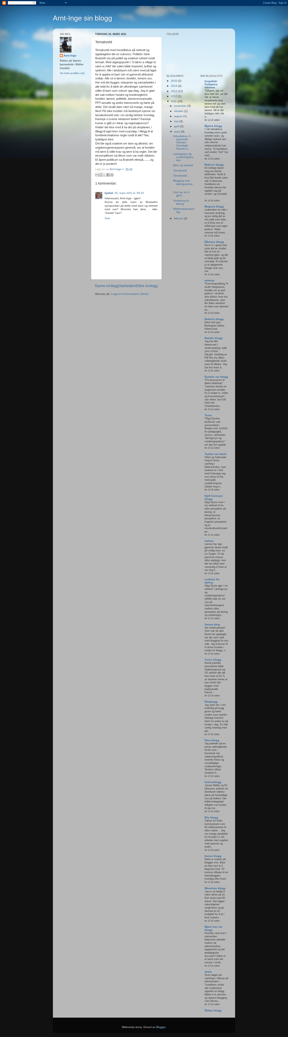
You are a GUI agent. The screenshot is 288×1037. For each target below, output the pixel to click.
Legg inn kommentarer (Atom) (130, 293)
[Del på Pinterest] (112, 175)
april (177, 126)
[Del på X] (104, 175)
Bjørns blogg (213, 126)
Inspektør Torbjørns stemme (211, 84)
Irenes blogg (213, 856)
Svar (107, 218)
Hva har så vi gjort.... (181, 194)
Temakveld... (181, 175)
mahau (209, 540)
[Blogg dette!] (101, 175)
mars (177, 131)
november (180, 105)
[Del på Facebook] (108, 175)
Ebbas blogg (213, 1010)
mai (176, 121)
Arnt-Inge (70, 55)
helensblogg (213, 782)
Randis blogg (214, 338)
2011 (174, 101)
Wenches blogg (215, 888)
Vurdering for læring (181, 202)
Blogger (161, 1027)
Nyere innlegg (107, 286)
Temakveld (180, 170)
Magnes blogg (214, 206)
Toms (208, 415)
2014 (174, 85)
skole (208, 971)
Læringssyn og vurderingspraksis (183, 157)
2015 (174, 80)
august (178, 116)
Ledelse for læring (212, 581)
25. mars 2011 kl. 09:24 (129, 193)
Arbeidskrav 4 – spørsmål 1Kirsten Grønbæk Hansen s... (183, 142)
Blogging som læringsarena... (183, 183)
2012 (174, 96)
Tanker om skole (215, 454)
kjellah (109, 193)
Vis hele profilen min (72, 73)
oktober (179, 111)
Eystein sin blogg (216, 376)
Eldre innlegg (147, 286)
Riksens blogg (214, 241)
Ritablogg (211, 701)
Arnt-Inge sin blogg (82, 18)
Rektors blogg (214, 164)
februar (179, 218)
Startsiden (127, 286)
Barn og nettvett (183, 165)
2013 (174, 91)
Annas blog (212, 624)
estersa (209, 280)
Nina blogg (212, 740)
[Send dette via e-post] (97, 175)
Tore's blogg (213, 659)
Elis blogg (211, 817)
